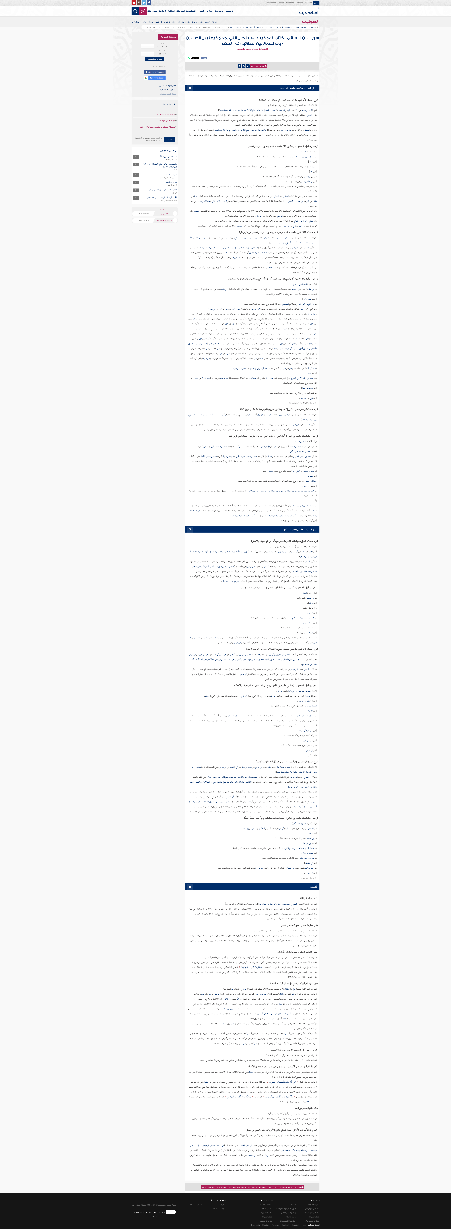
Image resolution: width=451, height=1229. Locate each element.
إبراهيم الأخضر (172, 185)
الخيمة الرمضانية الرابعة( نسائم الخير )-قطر (162, 197)
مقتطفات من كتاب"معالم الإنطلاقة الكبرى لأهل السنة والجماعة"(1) (160, 165)
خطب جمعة (314, 1217)
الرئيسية (229, 11)
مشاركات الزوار (196, 1204)
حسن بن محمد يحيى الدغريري (168, 178)
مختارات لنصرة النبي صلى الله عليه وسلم (163, 190)
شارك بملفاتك (139, 22)
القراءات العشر (183, 22)
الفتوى (201, 11)
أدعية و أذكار (291, 1217)
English (281, 3)
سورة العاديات (171, 174)
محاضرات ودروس (312, 1209)
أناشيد (293, 1204)
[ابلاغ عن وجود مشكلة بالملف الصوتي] (239, 66)
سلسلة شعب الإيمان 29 (168, 156)
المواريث (162, 11)
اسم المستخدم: (162, 44)
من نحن (154, 1216)
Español (308, 3)
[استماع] (248, 66)
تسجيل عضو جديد (168, 90)
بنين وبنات (152, 11)
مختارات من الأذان (288, 1213)
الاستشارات (191, 11)
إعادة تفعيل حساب (168, 94)
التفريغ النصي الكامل (258, 66)
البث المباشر (153, 22)
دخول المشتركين (155, 59)
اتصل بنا (136, 1212)
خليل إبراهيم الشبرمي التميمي (167, 200)
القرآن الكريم (211, 22)
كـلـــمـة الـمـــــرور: (162, 52)
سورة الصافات (171, 182)
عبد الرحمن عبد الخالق (170, 159)
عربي (316, 3)
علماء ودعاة (197, 22)
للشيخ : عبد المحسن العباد (252, 49)
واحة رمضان (267, 1209)
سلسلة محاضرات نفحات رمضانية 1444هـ (157, 127)
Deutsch (299, 3)
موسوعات (219, 11)
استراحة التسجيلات (288, 1221)
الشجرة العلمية (168, 22)
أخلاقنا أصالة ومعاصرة (166, 114)
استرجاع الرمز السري (167, 86)
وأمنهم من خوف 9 (167, 121)
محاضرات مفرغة (312, 1213)
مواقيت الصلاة (219, 1209)
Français (290, 3)
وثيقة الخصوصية (158, 1212)
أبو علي (175, 193)
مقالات (210, 11)
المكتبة (171, 11)
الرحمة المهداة (266, 1204)
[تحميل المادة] (243, 66)
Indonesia (271, 3)
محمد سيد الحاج (172, 170)
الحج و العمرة (266, 1213)
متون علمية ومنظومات (286, 1209)
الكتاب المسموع (312, 1221)
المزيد (169, 139)
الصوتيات (180, 11)
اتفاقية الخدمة (145, 1212)
